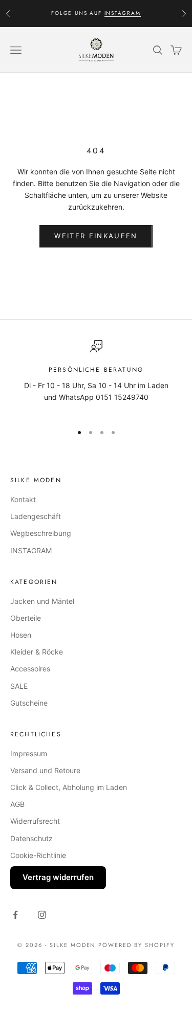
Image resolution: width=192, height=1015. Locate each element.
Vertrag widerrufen (58, 877)
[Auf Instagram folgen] (42, 915)
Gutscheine (29, 702)
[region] (96, 377)
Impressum (28, 753)
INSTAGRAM (122, 13)
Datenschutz (31, 838)
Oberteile (25, 618)
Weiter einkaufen (95, 236)
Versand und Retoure (45, 770)
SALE (19, 686)
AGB (17, 804)
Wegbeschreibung (40, 533)
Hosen (20, 634)
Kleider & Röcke (36, 651)
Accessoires (30, 668)
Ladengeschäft (35, 516)
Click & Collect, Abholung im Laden (68, 787)
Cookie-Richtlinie (38, 855)
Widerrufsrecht (35, 821)
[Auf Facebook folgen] (15, 915)
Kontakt (23, 499)
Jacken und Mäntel (42, 601)
